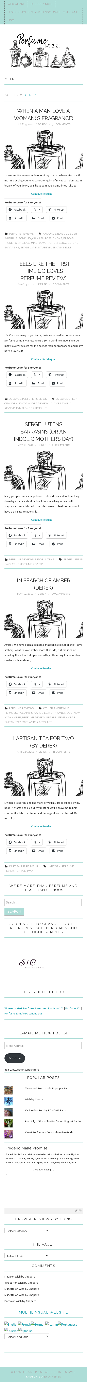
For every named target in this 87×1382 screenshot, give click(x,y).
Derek (30, 95)
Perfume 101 (56, 1008)
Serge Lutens (44, 559)
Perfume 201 (73, 1008)
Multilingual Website (43, 1312)
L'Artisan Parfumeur (23, 866)
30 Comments (61, 124)
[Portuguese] (67, 1324)
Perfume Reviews (21, 233)
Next (80, 1210)
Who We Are (16, 3)
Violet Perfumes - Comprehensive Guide (49, 1132)
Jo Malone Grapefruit (31, 408)
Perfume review (33, 717)
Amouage (49, 233)
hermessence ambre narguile (25, 712)
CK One (57, 238)
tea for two (24, 870)
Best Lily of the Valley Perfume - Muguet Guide (53, 1121)
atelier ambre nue (56, 708)
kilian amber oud (60, 712)
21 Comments (61, 445)
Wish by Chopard (35, 1099)
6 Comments (60, 284)
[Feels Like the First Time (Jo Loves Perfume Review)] (43, 309)
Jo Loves (15, 398)
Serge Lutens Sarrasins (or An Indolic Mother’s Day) (43, 431)
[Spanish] (25, 1330)
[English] (11, 1324)
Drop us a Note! (42, 3)
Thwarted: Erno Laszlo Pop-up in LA (46, 1088)
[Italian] (51, 1324)
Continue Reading (43, 193)
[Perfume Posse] (43, 51)
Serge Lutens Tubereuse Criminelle (45, 247)
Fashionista (34, 1376)
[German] (38, 1324)
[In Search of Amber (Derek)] (43, 619)
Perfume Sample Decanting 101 (23, 1013)
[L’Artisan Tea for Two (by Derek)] (43, 777)
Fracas (68, 238)
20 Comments (61, 593)
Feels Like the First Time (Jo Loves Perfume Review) (43, 271)
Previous (76, 1210)
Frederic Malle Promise (26, 1148)
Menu (10, 79)
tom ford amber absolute (34, 722)
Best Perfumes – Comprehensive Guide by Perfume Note (43, 16)
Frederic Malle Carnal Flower (26, 242)
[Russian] (11, 1330)
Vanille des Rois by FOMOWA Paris (45, 1110)
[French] (24, 1324)
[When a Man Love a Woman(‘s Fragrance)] (43, 149)
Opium (54, 242)
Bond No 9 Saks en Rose (35, 238)
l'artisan (54, 866)
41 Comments (61, 751)
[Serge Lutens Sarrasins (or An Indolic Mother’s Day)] (43, 470)
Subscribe (14, 1058)
